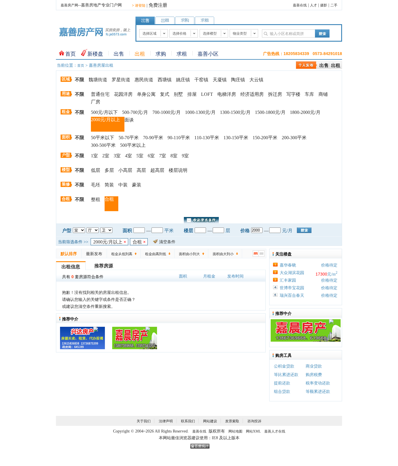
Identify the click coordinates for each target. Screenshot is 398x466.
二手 (333, 5)
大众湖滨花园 (292, 273)
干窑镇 (201, 79)
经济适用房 (252, 94)
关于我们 (144, 421)
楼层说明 (178, 170)
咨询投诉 (254, 421)
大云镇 (256, 79)
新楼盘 (95, 54)
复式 (164, 94)
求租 (182, 54)
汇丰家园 (288, 280)
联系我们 (188, 421)
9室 (185, 155)
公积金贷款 (284, 366)
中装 (123, 184)
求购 (161, 54)
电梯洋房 (226, 94)
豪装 (136, 184)
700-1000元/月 (166, 112)
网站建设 (210, 421)
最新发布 (94, 254)
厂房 (95, 101)
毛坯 (95, 184)
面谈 (129, 119)
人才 (313, 5)
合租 (109, 199)
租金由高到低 (155, 254)
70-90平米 (153, 137)
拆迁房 (275, 94)
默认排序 (69, 254)
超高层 (157, 170)
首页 (70, 54)
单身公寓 (146, 94)
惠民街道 (144, 79)
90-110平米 (179, 137)
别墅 (178, 94)
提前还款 (282, 383)
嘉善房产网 (69, 5)
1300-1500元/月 (235, 112)
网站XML (253, 431)
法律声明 (166, 421)
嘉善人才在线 (274, 431)
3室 (117, 155)
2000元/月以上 (105, 119)
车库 (309, 94)
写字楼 (293, 94)
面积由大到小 (223, 254)
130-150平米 (235, 137)
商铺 (323, 94)
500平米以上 (133, 145)
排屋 (192, 94)
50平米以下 (102, 137)
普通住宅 (100, 94)
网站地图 (235, 431)
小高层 (125, 170)
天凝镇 (220, 79)
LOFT (207, 94)
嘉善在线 (300, 5)
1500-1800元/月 (270, 112)
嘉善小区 (208, 54)
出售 (119, 54)
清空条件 (167, 242)
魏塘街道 (98, 79)
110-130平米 (206, 137)
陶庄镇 (238, 79)
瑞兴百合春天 (292, 295)
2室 (105, 155)
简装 (109, 184)
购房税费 (314, 375)
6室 (151, 155)
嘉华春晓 (288, 265)
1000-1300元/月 (200, 112)
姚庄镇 (183, 79)
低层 (95, 170)
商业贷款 (314, 366)
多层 (109, 170)
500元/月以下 (104, 112)
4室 (128, 155)
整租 (95, 199)
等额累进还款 (318, 391)
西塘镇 (165, 79)
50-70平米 (129, 137)
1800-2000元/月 (305, 112)
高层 (141, 170)
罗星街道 (121, 79)
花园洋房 (123, 94)
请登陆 (138, 5)
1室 (94, 155)
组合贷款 (282, 391)
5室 (139, 155)
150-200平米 (265, 137)
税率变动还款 (318, 383)
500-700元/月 (135, 112)
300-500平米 (103, 145)
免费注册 (158, 5)
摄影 (323, 5)
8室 (173, 155)
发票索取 (232, 421)
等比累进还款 (286, 375)
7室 (162, 155)
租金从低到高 (121, 254)
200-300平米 (294, 137)
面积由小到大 (189, 254)
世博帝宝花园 (292, 288)
